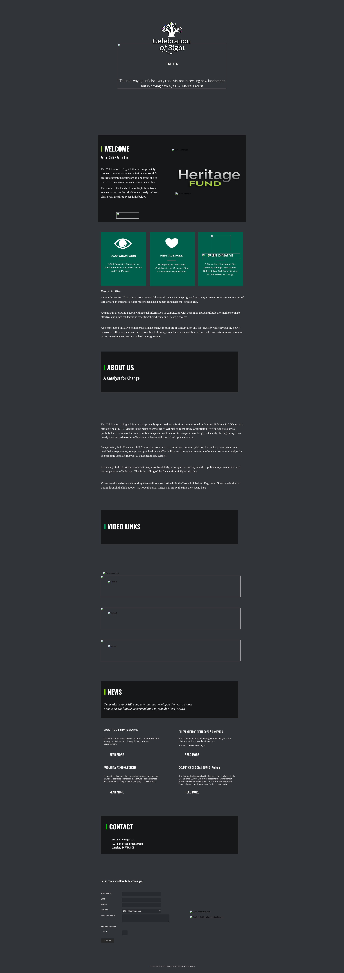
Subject (104, 909)
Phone (104, 904)
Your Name (106, 893)
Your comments (108, 915)
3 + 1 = (105, 931)
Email (103, 899)
